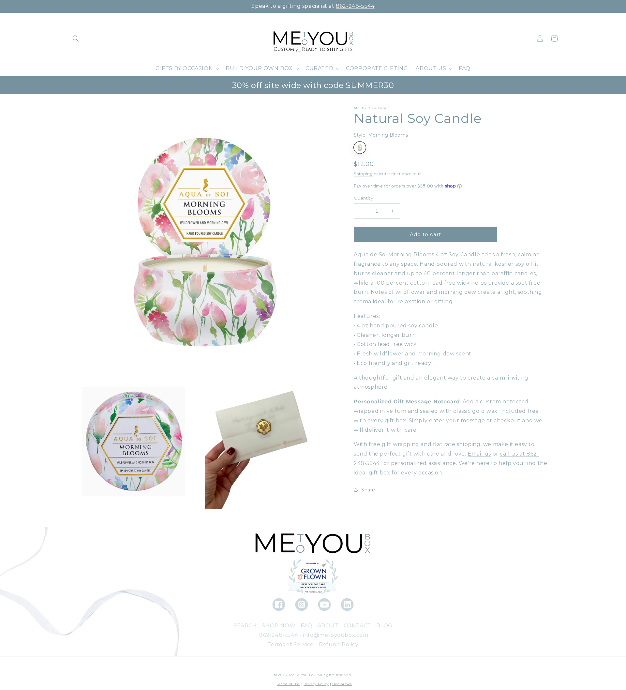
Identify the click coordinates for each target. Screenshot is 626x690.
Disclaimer (342, 684)
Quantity (363, 198)
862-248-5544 (355, 6)
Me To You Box (302, 675)
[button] (75, 38)
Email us (479, 454)
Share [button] (368, 490)
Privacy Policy (316, 684)
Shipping (363, 173)
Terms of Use (288, 684)
